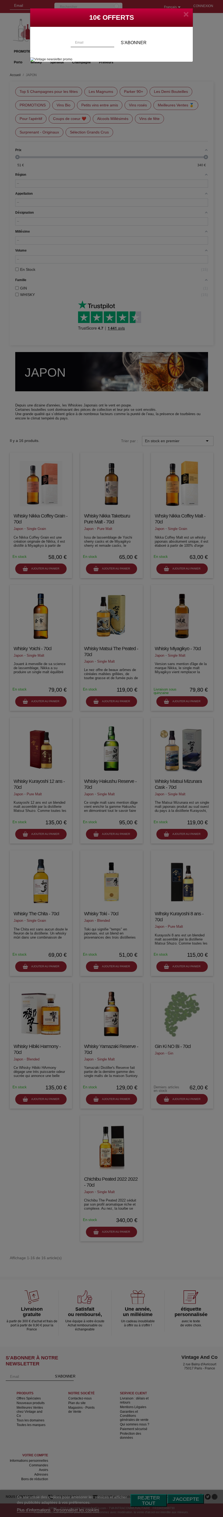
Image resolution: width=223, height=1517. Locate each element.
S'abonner (134, 42)
